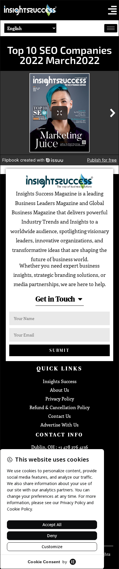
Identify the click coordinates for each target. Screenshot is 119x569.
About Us (59, 390)
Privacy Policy (59, 399)
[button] (112, 10)
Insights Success (60, 381)
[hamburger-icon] (110, 28)
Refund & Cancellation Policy (59, 407)
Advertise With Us (59, 425)
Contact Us (59, 416)
